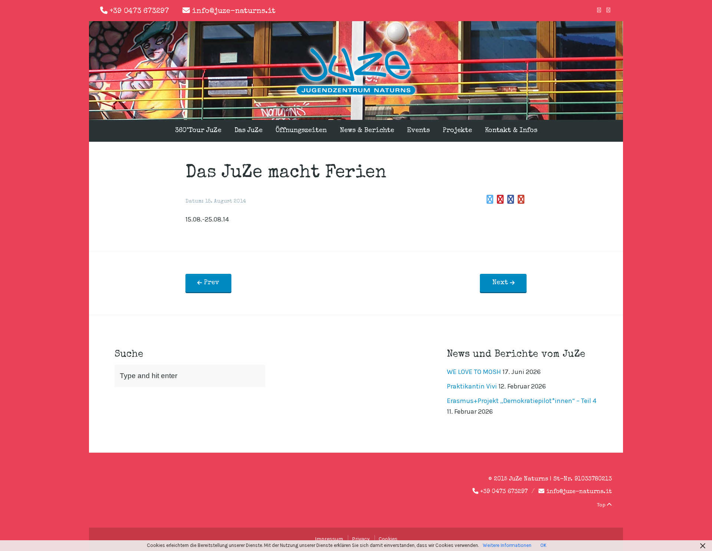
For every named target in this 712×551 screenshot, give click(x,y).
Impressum (329, 539)
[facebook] (599, 10)
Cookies (388, 539)
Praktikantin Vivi (472, 386)
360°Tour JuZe (198, 130)
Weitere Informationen (507, 545)
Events (418, 130)
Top (602, 505)
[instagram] (608, 10)
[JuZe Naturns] (356, 96)
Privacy (361, 539)
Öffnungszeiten (301, 130)
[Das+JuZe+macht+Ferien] (490, 200)
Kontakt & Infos (511, 130)
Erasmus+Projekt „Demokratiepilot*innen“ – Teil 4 (521, 401)
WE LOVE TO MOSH (474, 372)
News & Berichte (367, 130)
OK (543, 545)
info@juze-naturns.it (234, 11)
